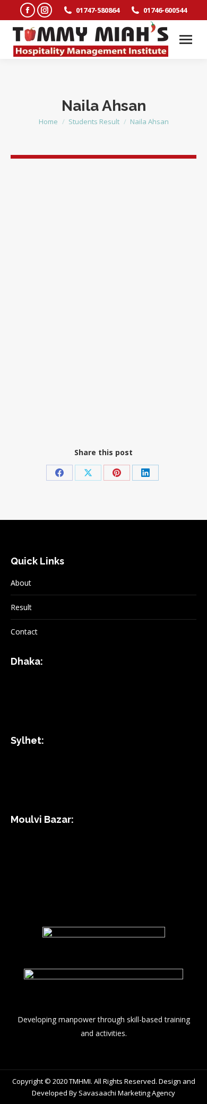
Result (21, 607)
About (21, 583)
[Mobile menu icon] (185, 39)
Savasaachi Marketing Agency (127, 1093)
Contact (24, 632)
